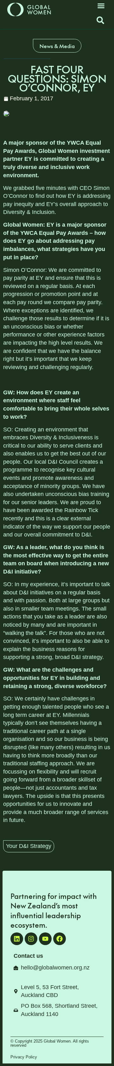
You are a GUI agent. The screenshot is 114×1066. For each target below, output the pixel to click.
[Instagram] (31, 938)
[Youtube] (45, 938)
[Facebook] (59, 938)
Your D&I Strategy (28, 846)
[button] (101, 5)
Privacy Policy (23, 1057)
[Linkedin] (16, 938)
